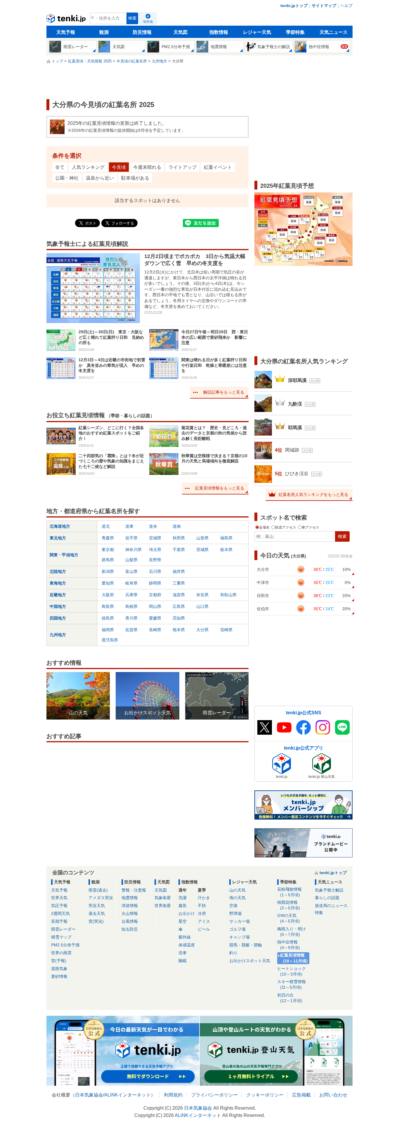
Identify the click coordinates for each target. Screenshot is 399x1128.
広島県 (179, 606)
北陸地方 (58, 571)
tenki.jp (66, 20)
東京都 (108, 549)
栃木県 (226, 549)
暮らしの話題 (327, 897)
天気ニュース (334, 32)
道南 (177, 526)
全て (60, 167)
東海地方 (58, 583)
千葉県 (179, 549)
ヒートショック (291, 971)
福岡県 (108, 629)
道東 (129, 526)
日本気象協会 (89, 1094)
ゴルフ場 (237, 929)
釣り (233, 952)
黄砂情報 (59, 976)
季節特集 (295, 32)
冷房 (202, 913)
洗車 (182, 952)
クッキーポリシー (265, 1094)
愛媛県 (155, 618)
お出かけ (186, 913)
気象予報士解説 (329, 890)
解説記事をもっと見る (223, 392)
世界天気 (59, 897)
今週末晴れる (147, 167)
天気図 (181, 32)
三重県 (179, 583)
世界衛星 (163, 905)
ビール (204, 929)
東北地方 (58, 538)
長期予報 (59, 921)
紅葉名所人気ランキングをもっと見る (313, 494)
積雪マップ (61, 937)
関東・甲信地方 (64, 554)
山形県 (202, 538)
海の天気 (237, 897)
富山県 (131, 571)
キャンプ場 (239, 937)
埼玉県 (155, 549)
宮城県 (155, 538)
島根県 (131, 606)
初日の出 (289, 998)
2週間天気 (60, 913)
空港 (233, 905)
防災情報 (142, 32)
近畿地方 (58, 594)
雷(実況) (96, 921)
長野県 (155, 559)
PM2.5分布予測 (65, 945)
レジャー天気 (257, 32)
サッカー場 (239, 921)
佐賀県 (131, 629)
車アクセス (310, 527)
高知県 (179, 618)
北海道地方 (60, 526)
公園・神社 (67, 178)
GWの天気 (288, 918)
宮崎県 (226, 629)
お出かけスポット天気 (249, 960)
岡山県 (155, 606)
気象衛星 (163, 897)
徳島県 (108, 618)
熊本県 (179, 629)
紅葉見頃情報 (294, 958)
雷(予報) (58, 960)
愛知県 (108, 583)
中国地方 (58, 606)
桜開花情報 (288, 905)
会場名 (264, 527)
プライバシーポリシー (214, 1094)
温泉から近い (100, 178)
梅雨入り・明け (291, 932)
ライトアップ (183, 167)
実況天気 (97, 905)
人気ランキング (88, 167)
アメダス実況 (101, 897)
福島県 (226, 538)
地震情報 (130, 897)
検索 (132, 18)
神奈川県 (133, 549)
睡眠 (182, 960)
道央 (153, 526)
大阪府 (108, 594)
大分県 (202, 629)
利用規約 (173, 1094)
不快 (202, 905)
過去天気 (97, 913)
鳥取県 (108, 606)
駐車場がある (135, 178)
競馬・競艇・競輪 (245, 945)
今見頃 (119, 167)
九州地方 (58, 634)
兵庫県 (131, 594)
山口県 (202, 606)
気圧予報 (59, 905)
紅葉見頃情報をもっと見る (219, 488)
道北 (106, 526)
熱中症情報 (288, 945)
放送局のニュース (331, 905)
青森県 (108, 538)
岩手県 (131, 538)
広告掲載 (301, 1094)
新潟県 (108, 571)
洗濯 (182, 897)
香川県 (131, 618)
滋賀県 (179, 594)
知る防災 (130, 929)
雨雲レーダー (63, 929)
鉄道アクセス (285, 527)
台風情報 (130, 921)
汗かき (204, 897)
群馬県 (108, 559)
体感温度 (186, 945)
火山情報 (130, 913)
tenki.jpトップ (294, 5)
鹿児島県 (110, 640)
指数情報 (218, 32)
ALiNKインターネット (127, 1094)
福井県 (179, 571)
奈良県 (202, 594)
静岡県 (155, 583)
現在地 (148, 21)
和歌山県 (228, 594)
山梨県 (131, 559)
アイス (204, 921)
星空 (182, 921)
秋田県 (179, 538)
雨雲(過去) (98, 890)
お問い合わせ (333, 1094)
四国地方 (58, 618)
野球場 (235, 913)
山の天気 (237, 890)
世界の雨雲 (61, 952)
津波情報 (130, 905)
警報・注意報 (134, 890)
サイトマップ (324, 5)
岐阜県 (131, 583)
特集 (319, 912)
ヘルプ (346, 5)
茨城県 (202, 549)
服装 (182, 905)
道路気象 (59, 968)
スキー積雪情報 (291, 984)
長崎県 (155, 629)
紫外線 (184, 937)
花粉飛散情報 (289, 892)
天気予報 (65, 32)
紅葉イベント (218, 167)
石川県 (155, 571)
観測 (104, 32)
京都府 (155, 594)
